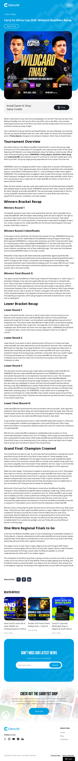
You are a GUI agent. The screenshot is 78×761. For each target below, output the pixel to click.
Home (62, 732)
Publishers (64, 739)
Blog (62, 736)
